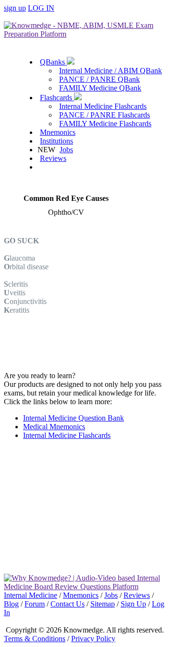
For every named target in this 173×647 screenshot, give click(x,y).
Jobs (66, 149)
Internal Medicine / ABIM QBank (110, 70)
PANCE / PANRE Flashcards (104, 115)
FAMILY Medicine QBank (100, 88)
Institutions (56, 141)
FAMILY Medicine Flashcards (105, 123)
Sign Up (133, 604)
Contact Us (67, 604)
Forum (35, 604)
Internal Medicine (30, 595)
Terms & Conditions (34, 638)
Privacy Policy (93, 638)
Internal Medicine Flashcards (103, 106)
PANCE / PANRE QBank (99, 79)
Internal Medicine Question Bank (73, 418)
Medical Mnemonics (54, 427)
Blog (11, 604)
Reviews (53, 158)
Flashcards (57, 97)
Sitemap (102, 604)
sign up (15, 8)
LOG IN (41, 8)
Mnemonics (57, 132)
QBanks (53, 62)
